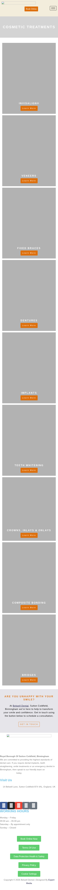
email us (12, 773)
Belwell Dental (21, 706)
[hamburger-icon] (53, 8)
